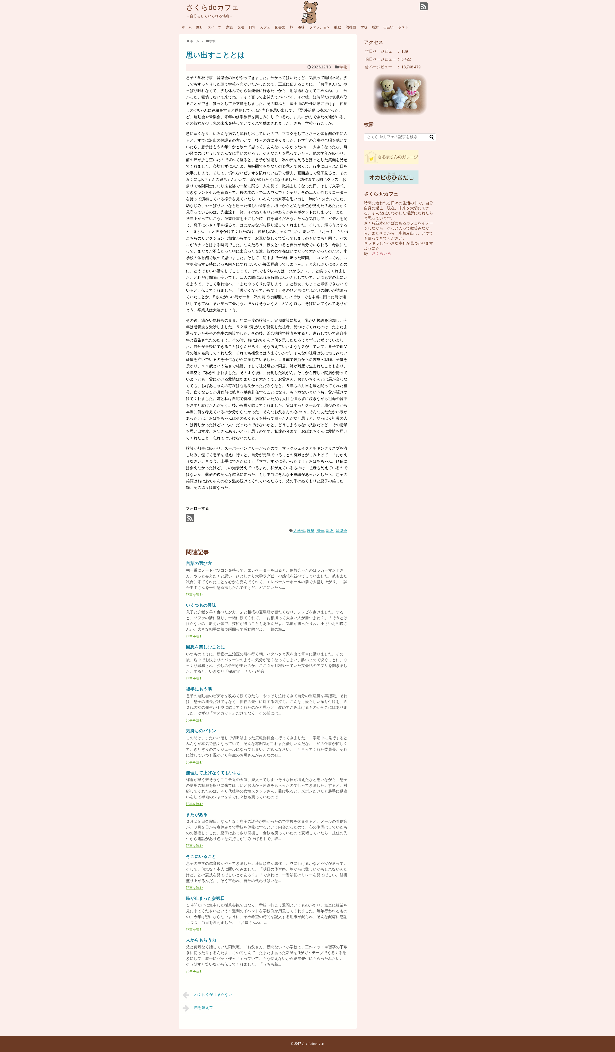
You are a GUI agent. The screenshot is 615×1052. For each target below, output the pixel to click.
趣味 (301, 27)
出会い (388, 27)
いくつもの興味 (201, 605)
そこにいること (201, 856)
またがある (197, 814)
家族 (229, 27)
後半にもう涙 (199, 689)
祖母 (320, 531)
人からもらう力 (201, 940)
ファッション (319, 27)
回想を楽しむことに (205, 647)
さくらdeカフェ (212, 7)
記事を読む (194, 595)
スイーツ (214, 27)
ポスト (403, 27)
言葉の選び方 (199, 563)
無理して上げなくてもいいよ (214, 772)
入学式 (299, 531)
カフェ (265, 27)
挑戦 (337, 27)
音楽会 (341, 531)
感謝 (375, 27)
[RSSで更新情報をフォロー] (424, 6)
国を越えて (203, 1007)
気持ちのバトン (201, 730)
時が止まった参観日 (205, 898)
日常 (252, 27)
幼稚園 (351, 27)
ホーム (187, 27)
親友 (330, 531)
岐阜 (310, 531)
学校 (364, 27)
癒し (199, 27)
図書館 (280, 27)
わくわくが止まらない (213, 994)
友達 (240, 27)
